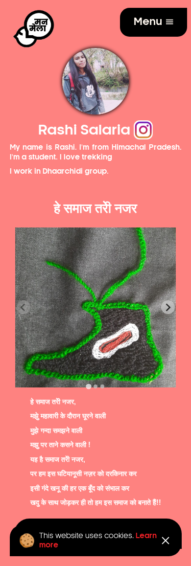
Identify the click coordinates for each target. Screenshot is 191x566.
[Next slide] (168, 307)
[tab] (88, 386)
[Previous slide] (23, 307)
